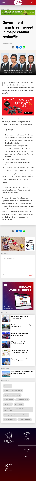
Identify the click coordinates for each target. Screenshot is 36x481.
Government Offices (22, 399)
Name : (5, 275)
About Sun (27, 456)
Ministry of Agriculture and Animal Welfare (16, 415)
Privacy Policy (27, 451)
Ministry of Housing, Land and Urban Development (14, 409)
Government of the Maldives (12, 395)
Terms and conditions (27, 454)
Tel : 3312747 (26, 438)
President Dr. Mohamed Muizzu (13, 390)
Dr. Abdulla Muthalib (24, 419)
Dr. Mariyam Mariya (9, 419)
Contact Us (27, 449)
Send (30, 275)
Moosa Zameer (8, 399)
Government (7, 404)
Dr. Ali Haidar (19, 404)
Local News (7, 386)
